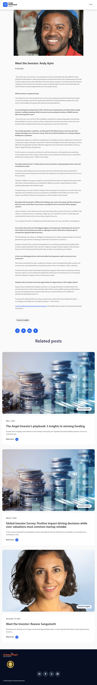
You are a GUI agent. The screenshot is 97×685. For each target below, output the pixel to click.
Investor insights (23, 320)
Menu (91, 4)
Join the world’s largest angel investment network (30, 306)
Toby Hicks (20, 68)
